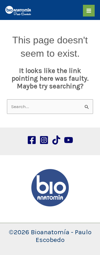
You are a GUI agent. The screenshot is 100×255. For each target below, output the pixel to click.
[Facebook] (31, 140)
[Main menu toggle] (89, 11)
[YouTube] (68, 140)
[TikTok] (56, 140)
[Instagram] (44, 140)
